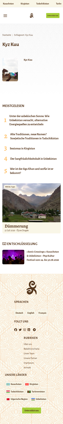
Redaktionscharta (31, 349)
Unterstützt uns (52, 15)
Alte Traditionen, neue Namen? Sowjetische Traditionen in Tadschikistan (34, 136)
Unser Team (29, 353)
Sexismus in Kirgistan (22, 148)
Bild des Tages (10, 187)
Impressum (29, 363)
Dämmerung (16, 226)
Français (42, 313)
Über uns (28, 344)
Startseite (6, 35)
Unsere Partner (30, 358)
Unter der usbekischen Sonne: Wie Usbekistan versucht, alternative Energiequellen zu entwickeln (29, 120)
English (30, 313)
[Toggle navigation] (5, 15)
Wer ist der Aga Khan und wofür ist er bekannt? (31, 170)
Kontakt (27, 367)
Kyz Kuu (28, 60)
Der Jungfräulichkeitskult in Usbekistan (33, 158)
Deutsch (19, 313)
